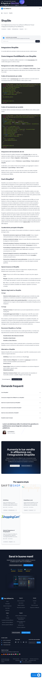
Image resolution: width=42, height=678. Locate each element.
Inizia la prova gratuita (15, 465)
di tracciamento (31, 60)
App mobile (7, 608)
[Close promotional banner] (41, 1)
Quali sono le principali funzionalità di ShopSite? (11, 407)
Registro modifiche (21, 605)
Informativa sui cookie (19, 660)
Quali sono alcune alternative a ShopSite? (10, 412)
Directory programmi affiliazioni (7, 624)
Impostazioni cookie (32, 660)
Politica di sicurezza (24, 658)
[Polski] (15, 654)
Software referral (21, 625)
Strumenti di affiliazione (21, 627)
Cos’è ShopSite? (4, 392)
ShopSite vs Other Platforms (10, 340)
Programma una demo (28, 565)
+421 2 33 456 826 (7, 640)
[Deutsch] (2, 654)
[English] (4, 654)
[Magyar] (9, 654)
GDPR (26, 660)
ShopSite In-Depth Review (9, 338)
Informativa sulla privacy (34, 658)
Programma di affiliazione (34, 607)
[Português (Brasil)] (17, 654)
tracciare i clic (27, 154)
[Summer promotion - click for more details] (21, 3)
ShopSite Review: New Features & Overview (13, 335)
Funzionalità (7, 603)
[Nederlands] (13, 654)
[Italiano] (11, 654)
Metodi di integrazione (7, 605)
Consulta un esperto (26, 632)
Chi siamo (34, 600)
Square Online (6, 366)
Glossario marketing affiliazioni (7, 622)
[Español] (6, 654)
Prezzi (7, 601)
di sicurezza (29, 245)
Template (7, 617)
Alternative (7, 610)
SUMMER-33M (6, 5)
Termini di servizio (16, 658)
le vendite (33, 255)
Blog (7, 615)
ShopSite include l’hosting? (7, 417)
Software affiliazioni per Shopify (21, 615)
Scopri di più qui (7, 363)
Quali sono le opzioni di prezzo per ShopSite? (10, 402)
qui (28, 356)
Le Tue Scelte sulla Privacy (27, 661)
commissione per (14, 78)
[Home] (1, 13)
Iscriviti (37, 41)
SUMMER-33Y (17, 5)
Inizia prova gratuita (16, 632)
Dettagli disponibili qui (8, 369)
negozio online (26, 221)
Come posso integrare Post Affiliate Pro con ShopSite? (12, 397)
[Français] (8, 654)
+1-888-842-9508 (6, 642)
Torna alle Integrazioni (6, 379)
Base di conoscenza (21, 600)
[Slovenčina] (19, 654)
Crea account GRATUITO (16, 379)
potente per (28, 359)
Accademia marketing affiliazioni (7, 620)
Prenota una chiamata (26, 465)
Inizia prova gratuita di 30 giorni (16, 565)
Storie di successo (34, 605)
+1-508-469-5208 (6, 644)
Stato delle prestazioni (21, 607)
